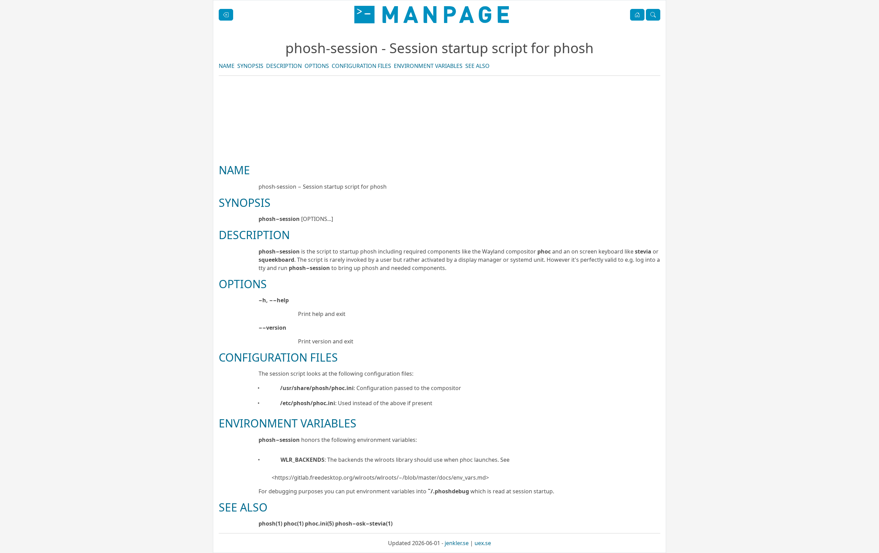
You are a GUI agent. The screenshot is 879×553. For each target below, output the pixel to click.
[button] (637, 15)
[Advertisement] (439, 143)
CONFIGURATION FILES (361, 66)
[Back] (226, 15)
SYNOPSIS (250, 66)
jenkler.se (457, 543)
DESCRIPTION (284, 66)
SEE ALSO (477, 66)
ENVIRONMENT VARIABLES (428, 66)
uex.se (483, 543)
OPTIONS (317, 66)
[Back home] (431, 14)
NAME (227, 66)
